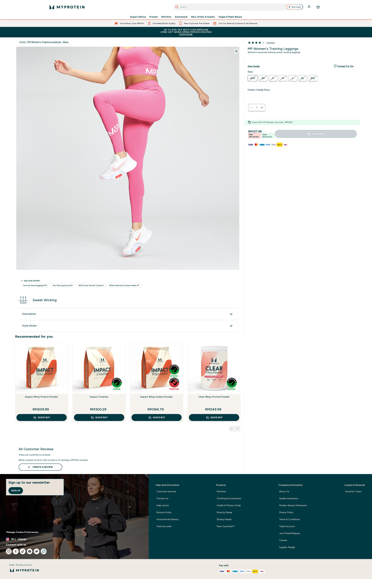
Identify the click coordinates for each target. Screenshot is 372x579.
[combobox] (238, 6)
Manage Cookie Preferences (22, 532)
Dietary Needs (224, 519)
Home (22, 42)
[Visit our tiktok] (23, 551)
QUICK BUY (44, 417)
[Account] (309, 7)
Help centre (162, 505)
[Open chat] (43, 551)
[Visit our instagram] (9, 551)
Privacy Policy (286, 512)
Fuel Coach (296, 7)
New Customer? (225, 526)
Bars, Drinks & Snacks (203, 17)
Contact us (162, 498)
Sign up (15, 490)
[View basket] (318, 7)
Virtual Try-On (345, 66)
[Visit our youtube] (30, 551)
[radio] (252, 78)
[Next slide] (239, 388)
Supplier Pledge (287, 547)
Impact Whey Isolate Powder (156, 397)
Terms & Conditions (289, 519)
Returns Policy (163, 512)
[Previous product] (232, 429)
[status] (257, 107)
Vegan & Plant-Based (230, 17)
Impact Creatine (99, 397)
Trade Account (287, 526)
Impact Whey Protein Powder (41, 397)
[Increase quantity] (262, 107)
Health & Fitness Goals (229, 505)
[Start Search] (177, 6)
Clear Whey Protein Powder (214, 397)
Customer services (166, 491)
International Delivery (167, 519)
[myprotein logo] (67, 7)
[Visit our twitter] (37, 551)
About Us (284, 491)
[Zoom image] (236, 51)
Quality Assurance (288, 498)
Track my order (164, 526)
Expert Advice (138, 17)
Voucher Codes (353, 491)
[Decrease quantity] (251, 107)
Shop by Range (224, 512)
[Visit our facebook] (16, 551)
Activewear (181, 17)
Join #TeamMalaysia (289, 533)
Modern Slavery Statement (293, 505)
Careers (283, 540)
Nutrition (166, 17)
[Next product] (237, 429)
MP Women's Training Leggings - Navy (48, 42)
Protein (154, 17)
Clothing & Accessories (229, 498)
